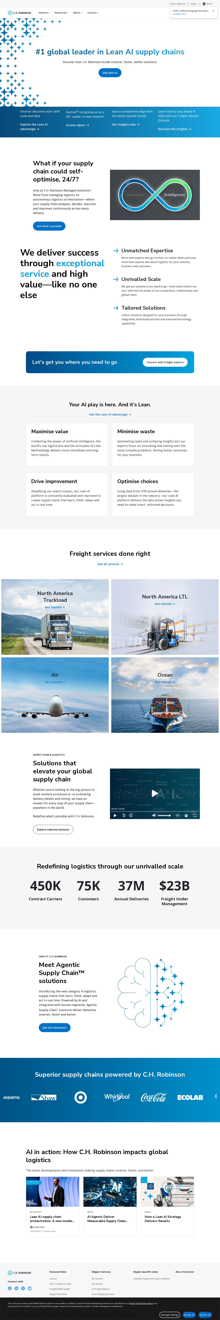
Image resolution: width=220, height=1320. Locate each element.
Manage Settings (170, 1314)
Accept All (189, 1314)
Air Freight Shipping (100, 1289)
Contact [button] (92, 12)
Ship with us (110, 73)
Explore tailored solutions (53, 829)
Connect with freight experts (165, 362)
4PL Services (97, 1284)
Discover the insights (172, 129)
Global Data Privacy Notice (141, 1303)
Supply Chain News (58, 1294)
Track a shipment (177, 3)
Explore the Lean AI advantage (34, 126)
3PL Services (97, 1278)
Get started (53, 607)
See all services (108, 564)
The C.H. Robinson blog (60, 1284)
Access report (75, 125)
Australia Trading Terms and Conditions (152, 1278)
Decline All (205, 1314)
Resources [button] (61, 12)
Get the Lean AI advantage (108, 414)
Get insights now (124, 124)
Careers (53, 1278)
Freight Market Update (60, 1289)
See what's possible (49, 226)
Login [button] (193, 3)
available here (179, 14)
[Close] (213, 10)
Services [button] (43, 12)
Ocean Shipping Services (103, 1294)
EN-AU (209, 3)
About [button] (77, 12)
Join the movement (55, 1027)
